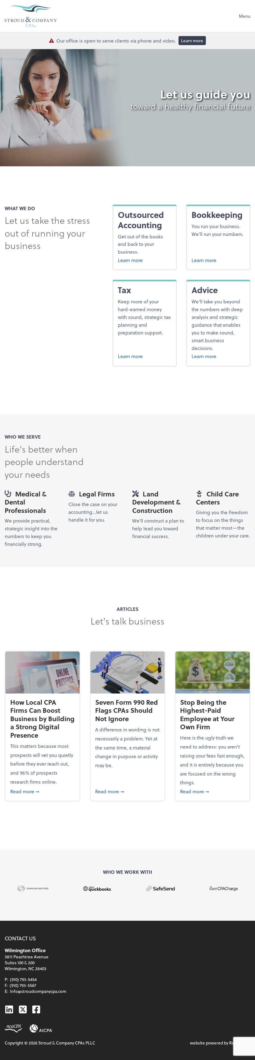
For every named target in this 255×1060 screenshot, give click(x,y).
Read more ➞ (42, 791)
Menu (244, 16)
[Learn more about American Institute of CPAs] (41, 1028)
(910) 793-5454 (23, 979)
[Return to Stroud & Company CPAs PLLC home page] (31, 16)
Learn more (192, 41)
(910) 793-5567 (23, 985)
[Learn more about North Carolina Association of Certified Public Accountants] (13, 1028)
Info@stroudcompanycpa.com (38, 991)
